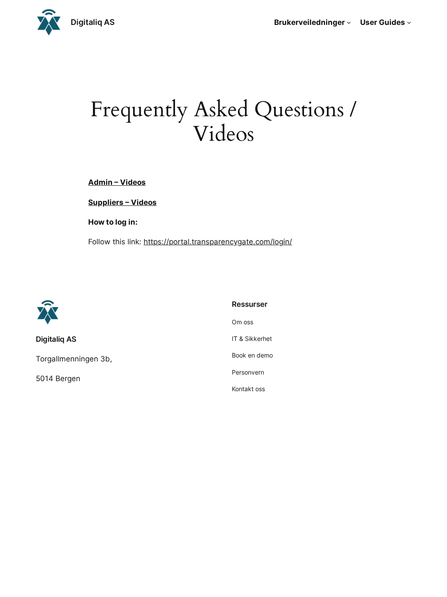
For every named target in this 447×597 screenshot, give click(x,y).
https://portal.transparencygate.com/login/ (218, 241)
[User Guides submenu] (409, 22)
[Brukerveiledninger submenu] (349, 22)
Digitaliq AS (93, 22)
